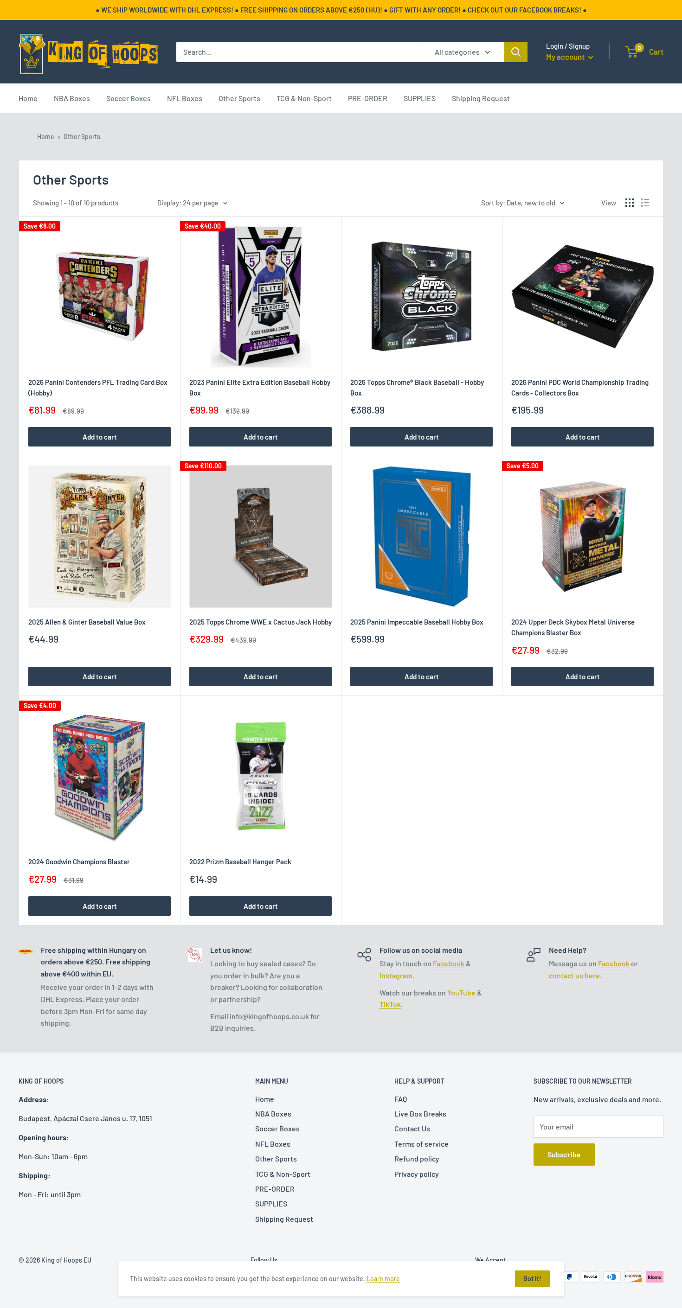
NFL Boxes (184, 98)
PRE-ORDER (367, 98)
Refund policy (416, 1158)
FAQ (400, 1098)
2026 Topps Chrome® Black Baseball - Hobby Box (417, 387)
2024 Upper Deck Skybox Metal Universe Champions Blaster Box (573, 627)
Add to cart (100, 437)
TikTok (390, 1004)
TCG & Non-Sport (304, 98)
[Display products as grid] (629, 202)
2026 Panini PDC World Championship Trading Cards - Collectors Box (580, 387)
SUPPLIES (420, 98)
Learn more (383, 1278)
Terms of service (421, 1143)
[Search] (516, 52)
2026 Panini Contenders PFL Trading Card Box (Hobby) (97, 387)
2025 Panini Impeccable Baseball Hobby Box (416, 622)
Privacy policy (416, 1173)
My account (566, 56)
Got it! (532, 1278)
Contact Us (412, 1128)
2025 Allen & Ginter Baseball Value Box (87, 622)
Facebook (448, 963)
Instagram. (397, 975)
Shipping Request (481, 98)
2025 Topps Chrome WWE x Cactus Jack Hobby (260, 622)
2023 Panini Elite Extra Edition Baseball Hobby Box (259, 387)
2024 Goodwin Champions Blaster (79, 861)
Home (28, 98)
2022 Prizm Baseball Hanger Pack (240, 861)
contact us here (574, 975)
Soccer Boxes (128, 98)
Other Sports (239, 98)
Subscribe (564, 1154)
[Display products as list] (645, 202)
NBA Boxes (72, 98)
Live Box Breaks (420, 1113)
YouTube (461, 992)
